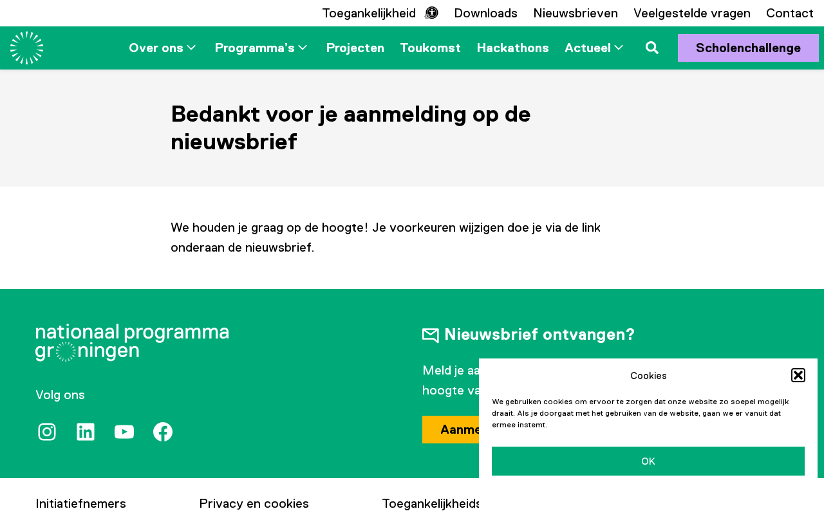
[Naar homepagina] (26, 48)
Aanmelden (473, 429)
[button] (798, 375)
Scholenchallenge (748, 48)
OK (648, 461)
